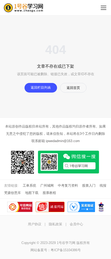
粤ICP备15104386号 (66, 250)
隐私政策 (55, 224)
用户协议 (34, 224)
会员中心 (76, 224)
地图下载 (31, 193)
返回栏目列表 (41, 87)
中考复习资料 (68, 185)
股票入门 (89, 185)
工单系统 (29, 185)
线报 (103, 185)
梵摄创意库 (12, 193)
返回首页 (73, 88)
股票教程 (49, 193)
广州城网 (47, 185)
